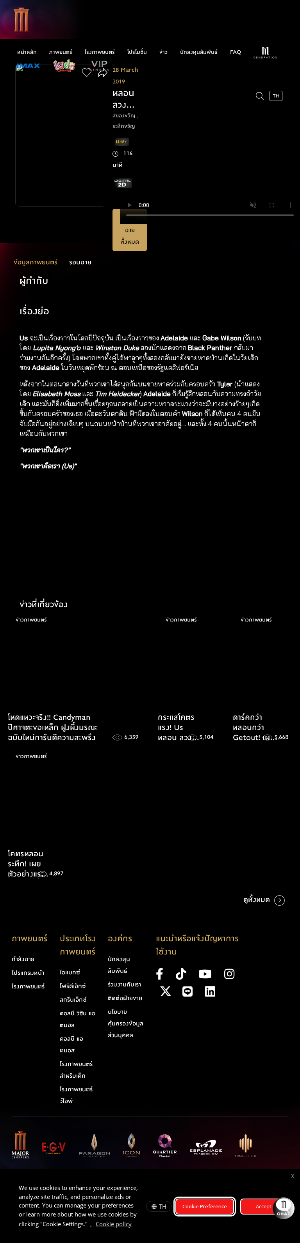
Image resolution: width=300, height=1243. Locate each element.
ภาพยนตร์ (60, 52)
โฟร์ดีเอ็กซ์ (73, 986)
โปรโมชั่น (137, 52)
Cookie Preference (204, 1206)
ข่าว (163, 52)
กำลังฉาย (23, 959)
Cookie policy (114, 1224)
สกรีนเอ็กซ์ (73, 999)
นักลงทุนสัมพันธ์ (199, 52)
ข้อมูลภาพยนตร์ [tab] (35, 262)
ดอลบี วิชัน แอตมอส (77, 1019)
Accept (263, 1206)
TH (162, 1206)
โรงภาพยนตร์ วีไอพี (76, 1095)
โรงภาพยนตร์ (100, 52)
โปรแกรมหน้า (28, 973)
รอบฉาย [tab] (80, 262)
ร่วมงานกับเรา (124, 984)
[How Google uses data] (135, 1225)
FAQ (235, 52)
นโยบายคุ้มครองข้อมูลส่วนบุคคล (125, 1023)
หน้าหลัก (27, 52)
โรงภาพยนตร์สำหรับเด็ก (76, 1070)
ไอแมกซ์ (70, 972)
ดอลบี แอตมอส (71, 1044)
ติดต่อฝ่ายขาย (125, 998)
